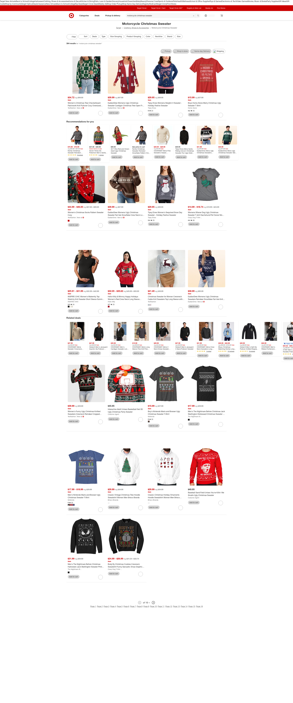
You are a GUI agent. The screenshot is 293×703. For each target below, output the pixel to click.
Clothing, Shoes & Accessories (56, 1)
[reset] (194, 16)
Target (118, 28)
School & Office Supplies (200, 1)
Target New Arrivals (8, 1)
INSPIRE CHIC (73, 302)
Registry (145, 4)
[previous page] (139, 602)
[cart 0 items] (221, 15)
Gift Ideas (282, 1)
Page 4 (113, 606)
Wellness (186, 1)
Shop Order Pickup (114, 4)
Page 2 (100, 606)
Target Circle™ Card (158, 8)
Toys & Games (215, 1)
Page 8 (139, 606)
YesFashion (72, 108)
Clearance (42, 4)
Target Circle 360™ (176, 8)
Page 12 (168, 606)
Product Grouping (134, 36)
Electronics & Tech (228, 1)
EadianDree (112, 108)
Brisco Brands (113, 500)
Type (103, 36)
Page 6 (126, 606)
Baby (138, 1)
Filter (74, 37)
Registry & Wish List (194, 8)
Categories (84, 15)
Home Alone (192, 108)
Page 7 (133, 606)
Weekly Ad (102, 4)
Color (148, 36)
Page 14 (184, 606)
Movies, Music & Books (257, 1)
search (198, 16)
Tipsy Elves (152, 108)
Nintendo (151, 416)
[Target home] (71, 15)
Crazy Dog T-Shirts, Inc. (195, 217)
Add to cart (73, 113)
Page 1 (93, 606)
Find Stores (171, 4)
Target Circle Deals (90, 4)
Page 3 (106, 606)
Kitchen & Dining (87, 1)
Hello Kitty (111, 302)
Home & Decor (75, 1)
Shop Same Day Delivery (132, 4)
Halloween (39, 1)
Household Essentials (127, 1)
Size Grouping (116, 36)
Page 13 (176, 606)
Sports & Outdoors (165, 1)
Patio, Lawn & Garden (103, 1)
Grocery (115, 1)
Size (178, 36)
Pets (175, 1)
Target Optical (27, 4)
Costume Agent (113, 414)
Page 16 (199, 606)
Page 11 (161, 606)
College (31, 1)
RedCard (153, 4)
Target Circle (162, 4)
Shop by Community (13, 4)
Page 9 (146, 606)
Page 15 (191, 606)
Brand (169, 36)
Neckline (158, 36)
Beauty (143, 1)
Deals (35, 4)
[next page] (153, 602)
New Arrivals (51, 4)
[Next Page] (224, 37)
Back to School (22, 1)
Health (179, 1)
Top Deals (79, 4)
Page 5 (120, 606)
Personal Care (152, 1)
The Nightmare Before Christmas (195, 416)
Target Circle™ (142, 8)
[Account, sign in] (210, 15)
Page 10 (153, 606)
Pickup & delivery (112, 15)
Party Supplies (272, 1)
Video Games (242, 1)
